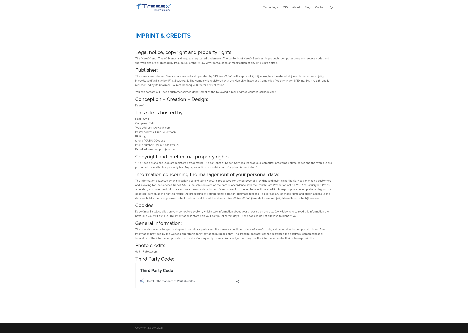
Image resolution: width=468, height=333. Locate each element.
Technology (270, 7)
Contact (320, 7)
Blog (308, 7)
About (296, 7)
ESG (285, 7)
